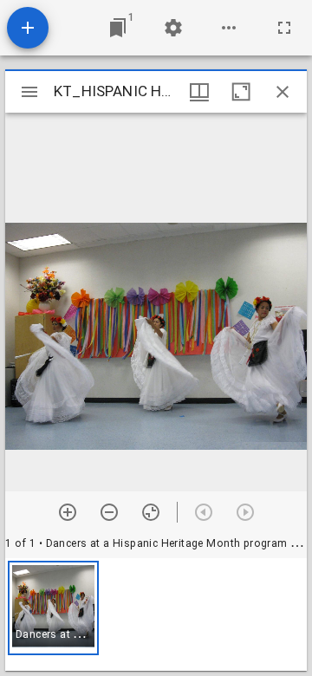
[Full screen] (284, 28)
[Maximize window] (241, 92)
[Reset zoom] (151, 512)
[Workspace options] (229, 28)
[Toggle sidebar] (29, 92)
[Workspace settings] (173, 28)
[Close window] (282, 92)
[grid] (156, 614)
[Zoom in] (67, 512)
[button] (53, 608)
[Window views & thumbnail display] (199, 92)
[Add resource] (28, 28)
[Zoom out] (109, 512)
